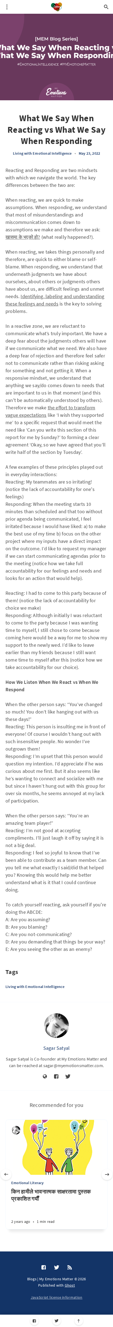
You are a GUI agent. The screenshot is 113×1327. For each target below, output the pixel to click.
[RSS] (69, 1267)
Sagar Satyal (56, 1048)
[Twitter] (56, 1321)
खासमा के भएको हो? (22, 237)
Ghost (70, 1285)
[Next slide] (106, 1174)
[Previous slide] (6, 1174)
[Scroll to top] (79, 1321)
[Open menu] (7, 7)
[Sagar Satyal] (56, 1025)
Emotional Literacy (27, 1182)
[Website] (45, 1076)
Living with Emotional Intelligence (42, 153)
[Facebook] (34, 1321)
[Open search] (106, 7)
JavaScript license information (57, 1297)
